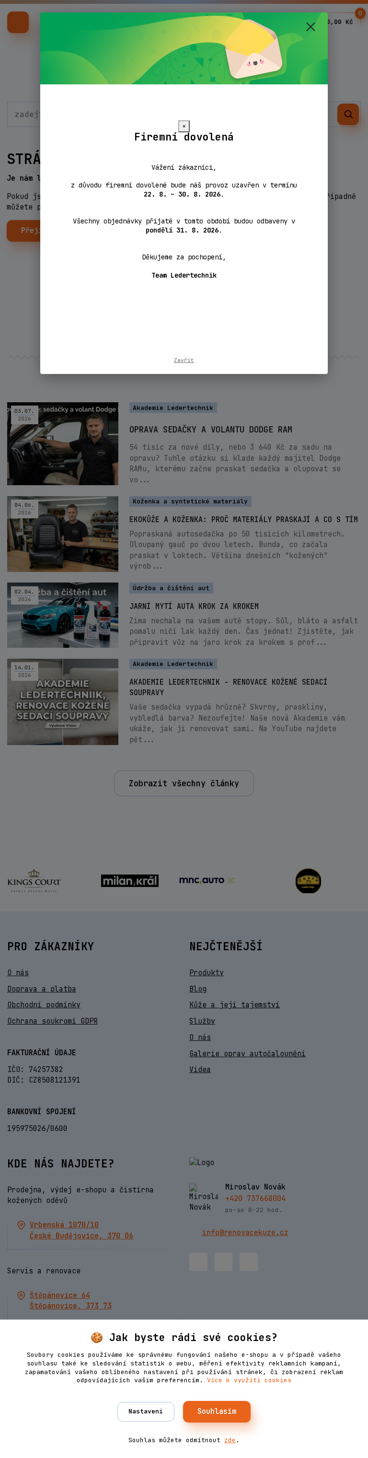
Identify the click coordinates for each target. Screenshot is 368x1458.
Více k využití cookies (249, 1380)
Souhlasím (216, 1411)
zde (230, 1440)
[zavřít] (310, 27)
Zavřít (184, 360)
